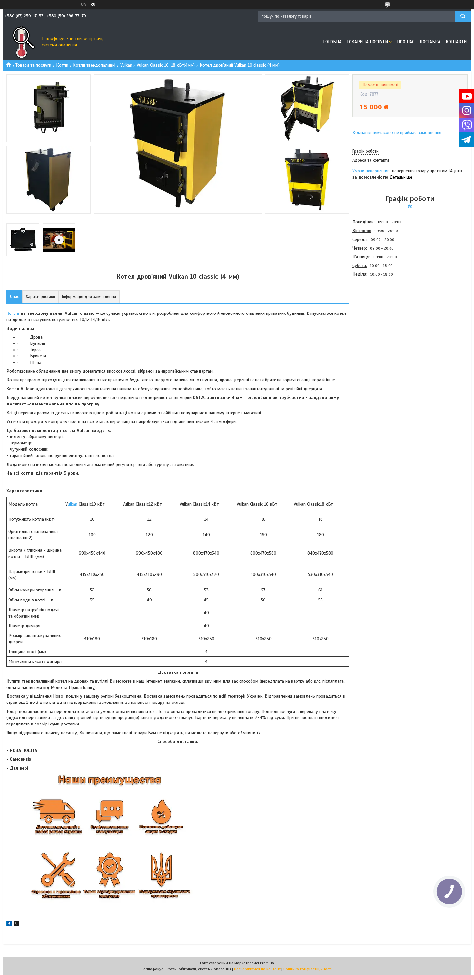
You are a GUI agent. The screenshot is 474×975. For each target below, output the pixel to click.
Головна (332, 42)
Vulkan (126, 65)
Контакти (456, 42)
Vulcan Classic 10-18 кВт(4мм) (166, 65)
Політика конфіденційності (307, 969)
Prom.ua (267, 963)
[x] (16, 925)
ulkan (73, 504)
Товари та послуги (367, 42)
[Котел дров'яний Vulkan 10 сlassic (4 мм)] (375, 313)
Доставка (430, 42)
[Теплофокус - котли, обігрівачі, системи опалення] (21, 42)
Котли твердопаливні (94, 65)
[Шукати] (463, 16)
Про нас (405, 42)
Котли (62, 65)
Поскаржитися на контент (257, 969)
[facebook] (9, 925)
